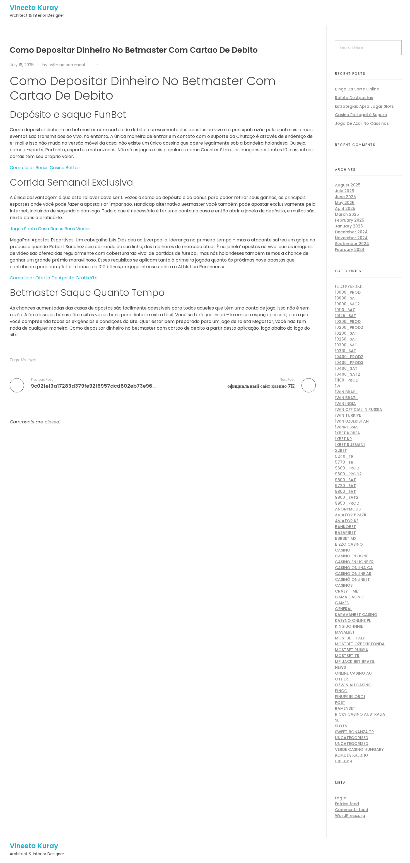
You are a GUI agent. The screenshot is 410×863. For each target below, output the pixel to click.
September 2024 (352, 243)
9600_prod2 (348, 474)
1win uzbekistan (352, 421)
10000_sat (346, 298)
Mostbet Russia (351, 650)
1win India (345, 403)
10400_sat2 (347, 374)
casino (342, 550)
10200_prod (348, 321)
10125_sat (345, 315)
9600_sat (345, 480)
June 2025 (345, 197)
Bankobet (345, 526)
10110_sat (345, 310)
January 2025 (349, 226)
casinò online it (352, 579)
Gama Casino (349, 597)
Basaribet (345, 532)
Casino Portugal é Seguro (361, 115)
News (340, 667)
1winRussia (346, 427)
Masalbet (345, 632)
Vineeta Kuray (34, 7)
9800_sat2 (346, 497)
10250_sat (346, 339)
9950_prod (347, 503)
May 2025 (344, 202)
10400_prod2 (349, 356)
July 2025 (344, 191)
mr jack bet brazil (355, 661)
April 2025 (345, 208)
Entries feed (347, 804)
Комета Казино (351, 755)
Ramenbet (345, 708)
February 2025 (349, 220)
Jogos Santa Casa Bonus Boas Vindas (50, 229)
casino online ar (353, 573)
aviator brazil (351, 515)
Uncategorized (351, 743)
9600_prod (347, 468)
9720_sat (345, 485)
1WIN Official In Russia (358, 409)
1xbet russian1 (350, 444)
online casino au (353, 673)
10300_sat (346, 345)
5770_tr (344, 462)
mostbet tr (347, 655)
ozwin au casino (353, 685)
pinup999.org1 (350, 696)
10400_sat (346, 368)
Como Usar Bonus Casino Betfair (45, 167)
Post (340, 702)
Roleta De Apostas (354, 97)
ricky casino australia (360, 714)
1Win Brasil (346, 392)
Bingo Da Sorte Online (357, 89)
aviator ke (346, 521)
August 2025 (348, 185)
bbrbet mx (345, 538)
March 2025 (347, 214)
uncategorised (351, 737)
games (342, 603)
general (343, 609)
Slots (341, 726)
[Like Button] (103, 65)
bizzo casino (349, 544)
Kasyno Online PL (353, 620)
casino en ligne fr (354, 562)
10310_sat (345, 351)
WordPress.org (350, 815)
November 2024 (351, 238)
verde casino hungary (359, 749)
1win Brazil (346, 398)
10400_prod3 (349, 362)
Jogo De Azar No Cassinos (362, 123)
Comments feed (351, 809)
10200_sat (346, 333)
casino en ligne (351, 556)
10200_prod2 (349, 327)
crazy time (346, 591)
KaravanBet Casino (356, 614)
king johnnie (349, 626)
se (337, 720)
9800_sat (345, 491)
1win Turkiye (348, 415)
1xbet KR (343, 439)
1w (337, 386)
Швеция (343, 761)
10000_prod (348, 292)
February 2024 (350, 249)
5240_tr (344, 456)
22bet (341, 450)
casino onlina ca (354, 567)
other (341, 679)
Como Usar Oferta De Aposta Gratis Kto (54, 278)
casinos (344, 585)
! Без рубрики (349, 286)
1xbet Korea (347, 433)
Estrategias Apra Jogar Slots (364, 106)
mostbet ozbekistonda (360, 644)
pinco (341, 691)
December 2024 (351, 232)
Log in (341, 798)
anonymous (348, 509)
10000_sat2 (347, 304)
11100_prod (346, 380)
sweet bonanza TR (354, 732)
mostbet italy (350, 638)
